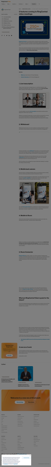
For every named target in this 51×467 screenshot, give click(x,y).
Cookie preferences (26, 457)
